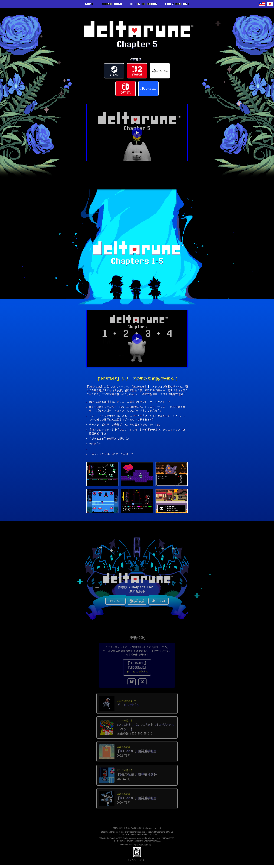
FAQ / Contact (177, 4)
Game (89, 4)
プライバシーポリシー (137, 859)
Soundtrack (111, 4)
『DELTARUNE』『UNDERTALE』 (137, 667)
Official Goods (143, 4)
